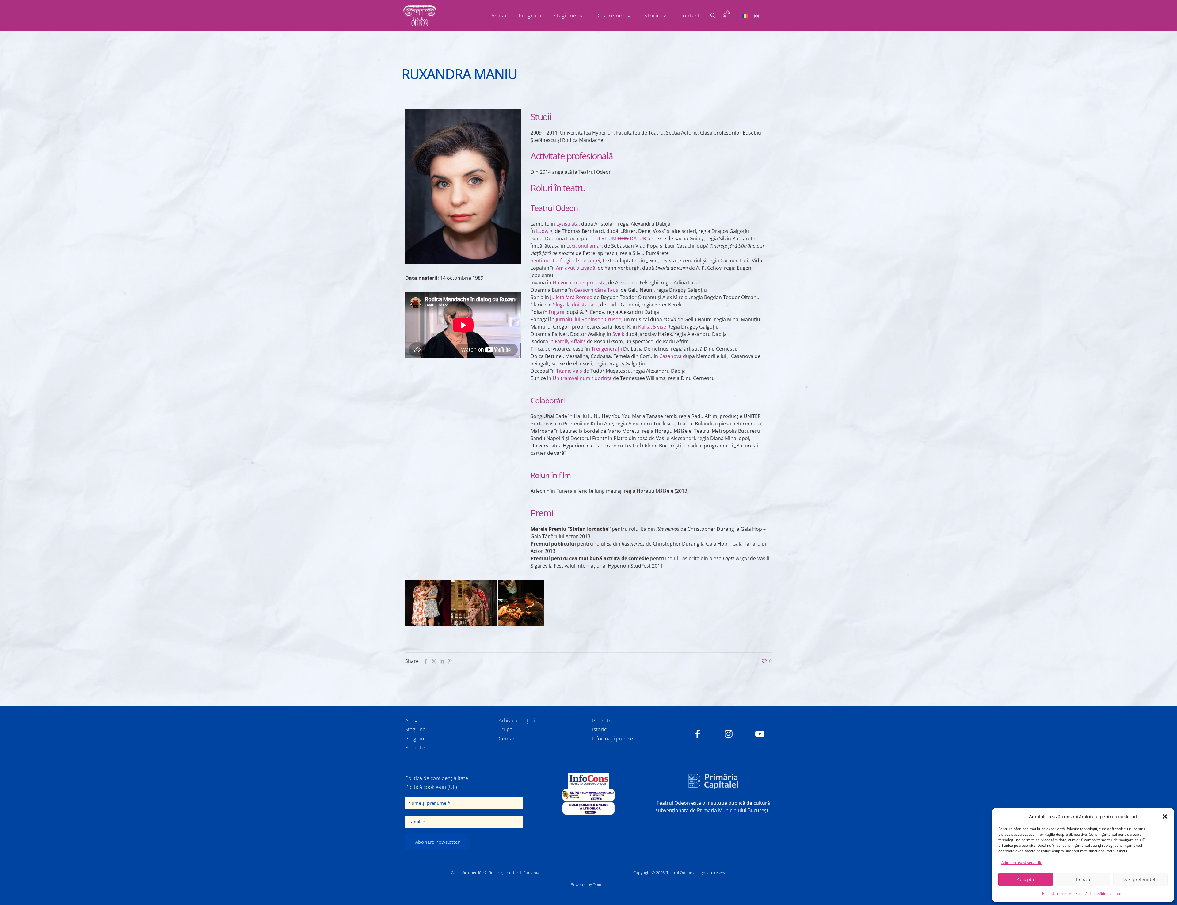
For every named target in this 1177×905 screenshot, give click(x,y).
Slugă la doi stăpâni (575, 304)
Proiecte (415, 747)
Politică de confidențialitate (1098, 893)
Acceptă (1025, 879)
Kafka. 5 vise (652, 326)
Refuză (1083, 879)
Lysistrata (567, 223)
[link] (588, 781)
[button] (1165, 816)
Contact (508, 738)
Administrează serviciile (1021, 862)
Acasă (412, 720)
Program (415, 738)
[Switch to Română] (745, 15)
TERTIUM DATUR (621, 238)
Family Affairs (570, 341)
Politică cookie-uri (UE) (431, 786)
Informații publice (612, 738)
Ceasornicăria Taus (596, 290)
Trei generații (606, 348)
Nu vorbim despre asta (579, 282)
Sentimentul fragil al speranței (565, 260)
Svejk (618, 334)
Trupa (505, 729)
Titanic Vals (569, 370)
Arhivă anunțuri (517, 720)
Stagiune (415, 729)
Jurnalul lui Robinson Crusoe (588, 319)
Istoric (599, 729)
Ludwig (544, 231)
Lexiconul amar (584, 245)
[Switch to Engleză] (756, 15)
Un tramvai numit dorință (582, 378)
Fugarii (556, 312)
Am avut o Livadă (575, 267)
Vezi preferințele (1140, 879)
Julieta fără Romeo (571, 297)
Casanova (670, 356)
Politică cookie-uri (1057, 893)
